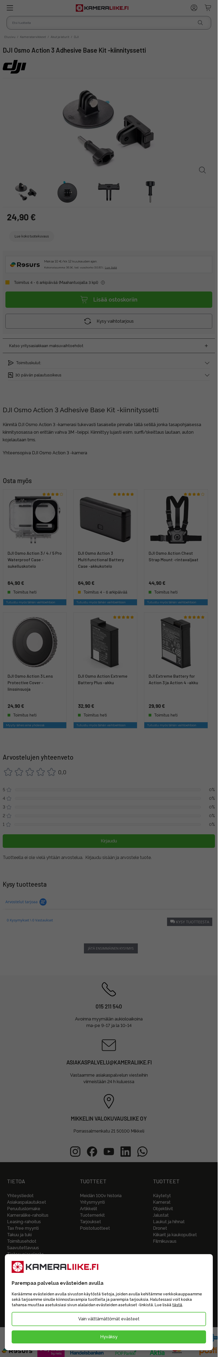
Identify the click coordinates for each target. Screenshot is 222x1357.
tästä (177, 1305)
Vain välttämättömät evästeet (108, 1318)
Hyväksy (108, 1336)
